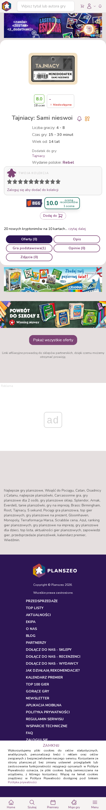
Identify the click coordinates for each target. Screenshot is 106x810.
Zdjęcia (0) (29, 257)
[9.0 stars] (54, 182)
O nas (31, 628)
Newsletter (37, 698)
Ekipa (30, 622)
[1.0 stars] (10, 182)
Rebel (68, 162)
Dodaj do (50, 215)
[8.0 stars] (48, 182)
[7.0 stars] (43, 182)
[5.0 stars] (32, 182)
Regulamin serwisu (45, 719)
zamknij (51, 745)
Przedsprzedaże (42, 601)
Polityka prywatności (22, 782)
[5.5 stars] (35, 182)
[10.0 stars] (59, 182)
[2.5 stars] (19, 182)
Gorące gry (37, 691)
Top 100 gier (37, 684)
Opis (77, 239)
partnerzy (36, 642)
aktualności (38, 615)
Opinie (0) (77, 248)
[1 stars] (8, 182)
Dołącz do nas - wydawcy (52, 663)
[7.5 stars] (46, 182)
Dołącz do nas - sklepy (48, 649)
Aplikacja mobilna (43, 705)
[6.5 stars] (40, 182)
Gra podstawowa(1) (29, 248)
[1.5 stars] (14, 182)
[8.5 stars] (51, 182)
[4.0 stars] (27, 182)
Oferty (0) (29, 239)
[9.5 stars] (57, 182)
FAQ (29, 733)
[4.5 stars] (30, 182)
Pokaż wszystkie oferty (53, 340)
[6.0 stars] (37, 182)
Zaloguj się (37, 740)
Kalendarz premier (44, 677)
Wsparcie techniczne (46, 726)
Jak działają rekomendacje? (53, 670)
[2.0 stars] (16, 182)
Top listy (34, 608)
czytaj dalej (77, 228)
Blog (30, 635)
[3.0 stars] (21, 182)
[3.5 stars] (24, 182)
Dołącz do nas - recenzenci (53, 656)
